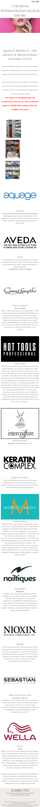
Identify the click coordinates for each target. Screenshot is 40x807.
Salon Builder (10, 806)
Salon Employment (20, 806)
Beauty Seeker (30, 806)
